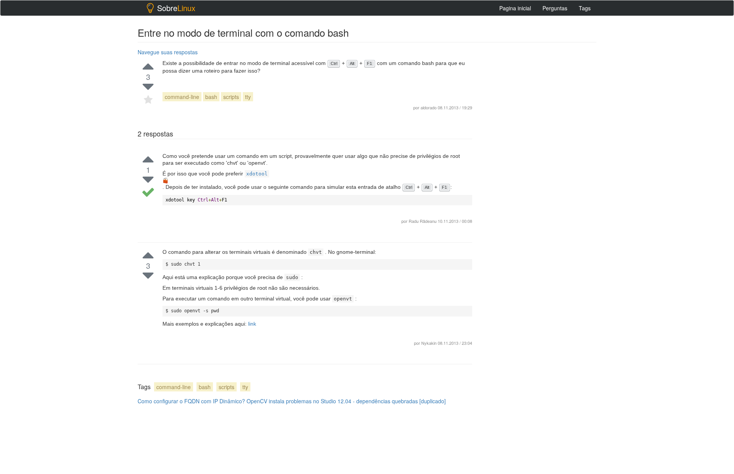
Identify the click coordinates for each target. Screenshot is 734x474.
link (252, 324)
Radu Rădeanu (423, 221)
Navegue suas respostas (168, 52)
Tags (585, 8)
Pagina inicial (515, 8)
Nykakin (429, 343)
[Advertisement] (539, 161)
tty (248, 97)
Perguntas (554, 8)
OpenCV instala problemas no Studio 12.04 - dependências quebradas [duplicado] (346, 401)
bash (211, 97)
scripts (231, 97)
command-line (182, 97)
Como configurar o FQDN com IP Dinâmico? (191, 401)
